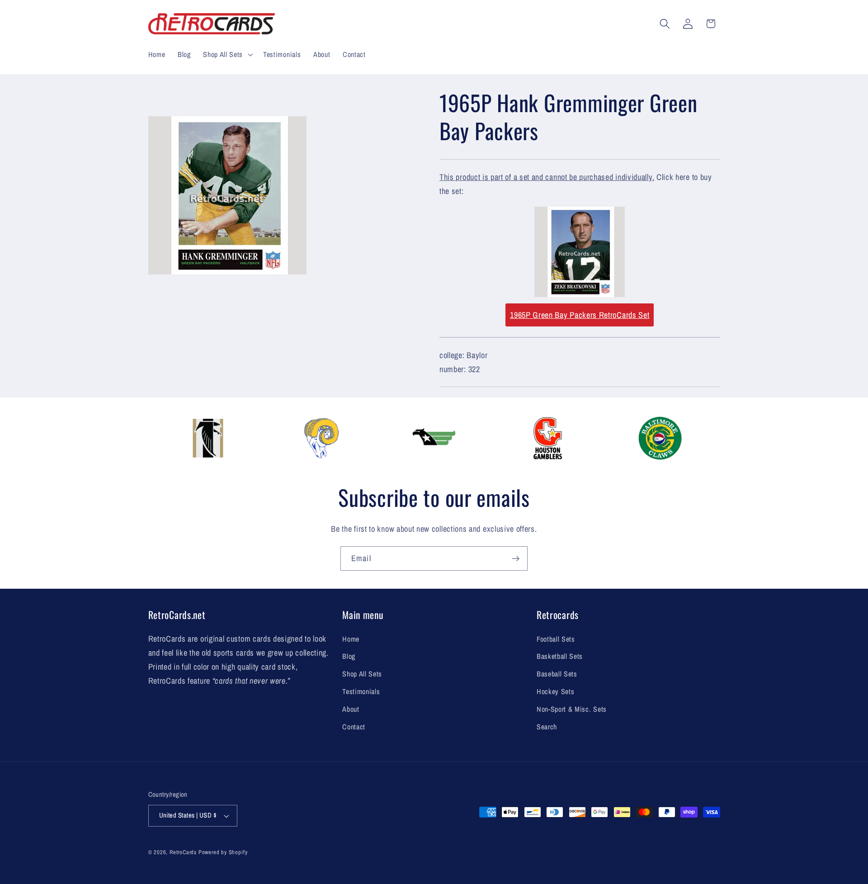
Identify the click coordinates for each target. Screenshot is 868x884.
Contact (353, 727)
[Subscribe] (515, 558)
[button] (227, 54)
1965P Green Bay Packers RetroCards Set (579, 315)
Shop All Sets (362, 674)
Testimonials (361, 691)
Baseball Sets (557, 674)
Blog (348, 656)
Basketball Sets (560, 656)
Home (350, 639)
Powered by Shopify (223, 852)
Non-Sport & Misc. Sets (572, 709)
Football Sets (556, 639)
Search (547, 727)
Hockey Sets (556, 691)
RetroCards (183, 852)
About (350, 709)
